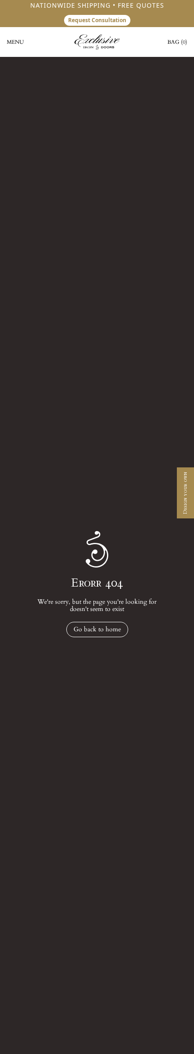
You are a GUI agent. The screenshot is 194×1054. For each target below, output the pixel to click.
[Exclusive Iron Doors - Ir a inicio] (97, 42)
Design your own (185, 493)
